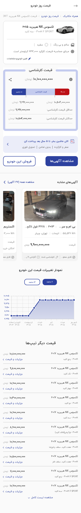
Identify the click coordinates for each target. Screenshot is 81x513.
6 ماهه (50, 281)
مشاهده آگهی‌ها (62, 161)
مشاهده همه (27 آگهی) (21, 182)
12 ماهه (32, 282)
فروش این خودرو (19, 161)
